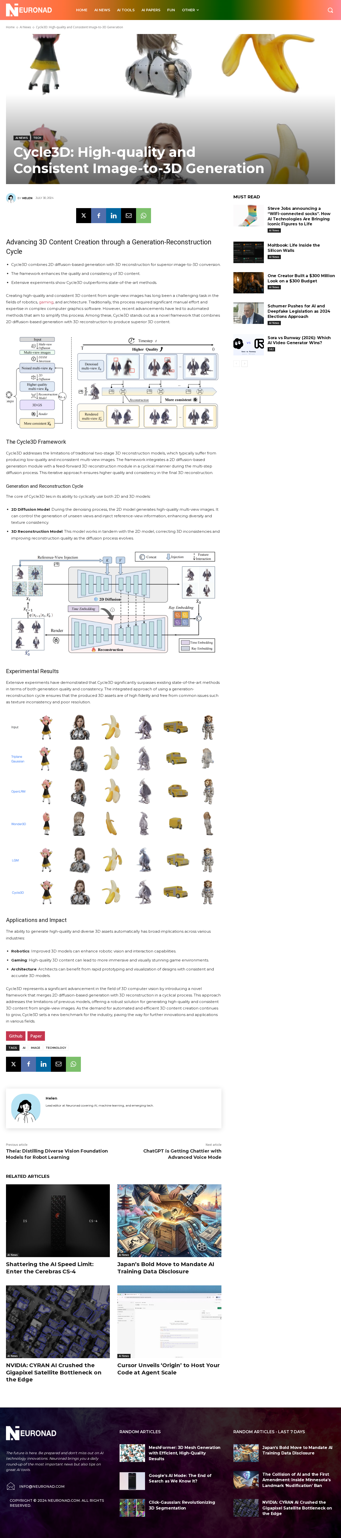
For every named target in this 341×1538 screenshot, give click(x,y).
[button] (330, 10)
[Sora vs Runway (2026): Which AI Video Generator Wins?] (248, 345)
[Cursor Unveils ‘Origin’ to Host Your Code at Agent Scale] (169, 1321)
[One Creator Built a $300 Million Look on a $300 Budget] (248, 283)
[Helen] (11, 198)
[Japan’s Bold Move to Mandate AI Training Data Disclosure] (169, 1220)
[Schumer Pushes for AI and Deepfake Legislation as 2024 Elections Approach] (248, 313)
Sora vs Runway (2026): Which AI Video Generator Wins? (299, 340)
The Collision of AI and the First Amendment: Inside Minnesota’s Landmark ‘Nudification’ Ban (296, 1480)
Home (10, 27)
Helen (27, 198)
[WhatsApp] (143, 215)
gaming (46, 302)
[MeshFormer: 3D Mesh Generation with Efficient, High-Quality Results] (132, 1453)
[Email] (128, 215)
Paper (36, 1036)
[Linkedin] (113, 215)
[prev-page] (236, 363)
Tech (37, 138)
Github (15, 1036)
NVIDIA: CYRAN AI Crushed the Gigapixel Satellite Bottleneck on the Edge (53, 1372)
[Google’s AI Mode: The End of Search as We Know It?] (132, 1481)
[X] (83, 215)
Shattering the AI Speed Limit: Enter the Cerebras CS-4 (50, 1268)
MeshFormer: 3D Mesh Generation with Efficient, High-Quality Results (184, 1453)
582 (271, 349)
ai (24, 1048)
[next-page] (244, 363)
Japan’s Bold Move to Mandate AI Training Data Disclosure (165, 1268)
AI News (25, 27)
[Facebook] (98, 215)
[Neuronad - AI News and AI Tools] (35, 10)
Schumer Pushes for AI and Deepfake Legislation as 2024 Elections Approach (299, 311)
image (35, 1048)
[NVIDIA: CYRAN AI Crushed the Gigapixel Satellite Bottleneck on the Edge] (58, 1321)
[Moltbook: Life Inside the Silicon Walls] (248, 252)
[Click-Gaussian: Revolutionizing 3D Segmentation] (132, 1508)
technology (56, 1048)
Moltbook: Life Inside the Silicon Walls (294, 248)
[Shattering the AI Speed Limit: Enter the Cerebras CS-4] (58, 1220)
